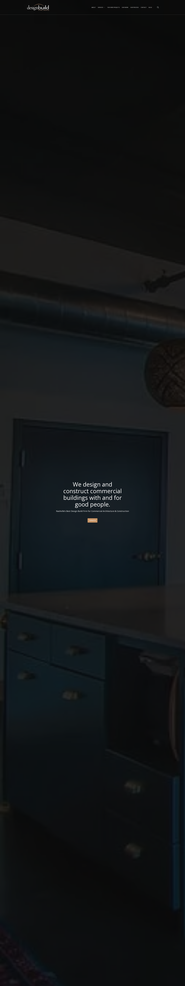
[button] (92, 520)
